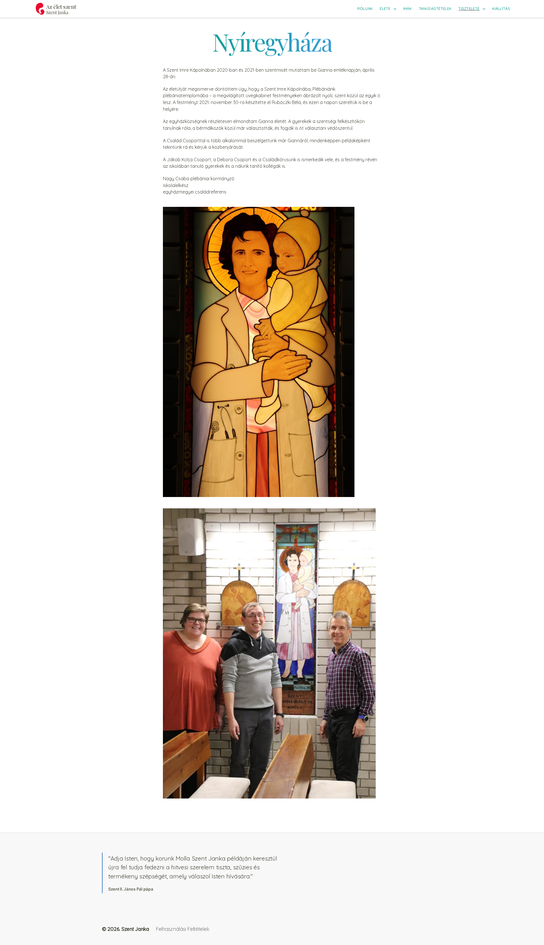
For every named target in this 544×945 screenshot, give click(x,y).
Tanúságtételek (435, 9)
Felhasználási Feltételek (182, 929)
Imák (407, 9)
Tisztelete (468, 9)
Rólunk (365, 9)
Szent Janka (57, 12)
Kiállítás (501, 9)
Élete (385, 9)
